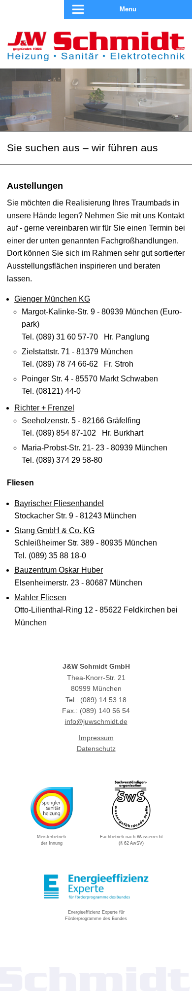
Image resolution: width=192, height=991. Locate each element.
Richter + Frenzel (44, 408)
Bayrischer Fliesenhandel (59, 503)
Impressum (96, 738)
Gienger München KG (52, 299)
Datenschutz (96, 748)
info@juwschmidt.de (96, 721)
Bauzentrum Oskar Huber (58, 570)
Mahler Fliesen (40, 597)
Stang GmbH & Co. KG (54, 530)
